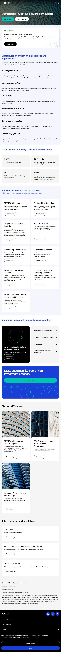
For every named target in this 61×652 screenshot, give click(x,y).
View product (10, 214)
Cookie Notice (26, 637)
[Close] (58, 634)
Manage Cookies (30, 643)
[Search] (55, 3)
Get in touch (8, 19)
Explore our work (11, 571)
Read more (39, 457)
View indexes (40, 260)
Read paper (9, 509)
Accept (30, 648)
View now (9, 358)
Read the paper (10, 457)
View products (22, 19)
